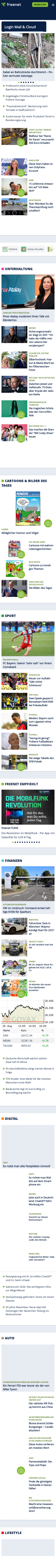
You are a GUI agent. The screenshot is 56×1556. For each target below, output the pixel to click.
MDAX (7, 1040)
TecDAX (7, 1045)
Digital (11, 1118)
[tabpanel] (28, 55)
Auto (9, 1338)
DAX (5, 1035)
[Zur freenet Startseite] (11, 4)
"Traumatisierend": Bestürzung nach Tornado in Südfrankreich (27, 108)
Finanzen (13, 860)
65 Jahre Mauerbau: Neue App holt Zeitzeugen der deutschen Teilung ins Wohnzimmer (27, 1310)
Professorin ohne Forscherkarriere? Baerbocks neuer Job (26, 87)
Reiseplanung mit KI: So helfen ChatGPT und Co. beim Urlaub (29, 1278)
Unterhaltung (19, 269)
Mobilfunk (40, 4)
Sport (10, 615)
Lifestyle (13, 1532)
